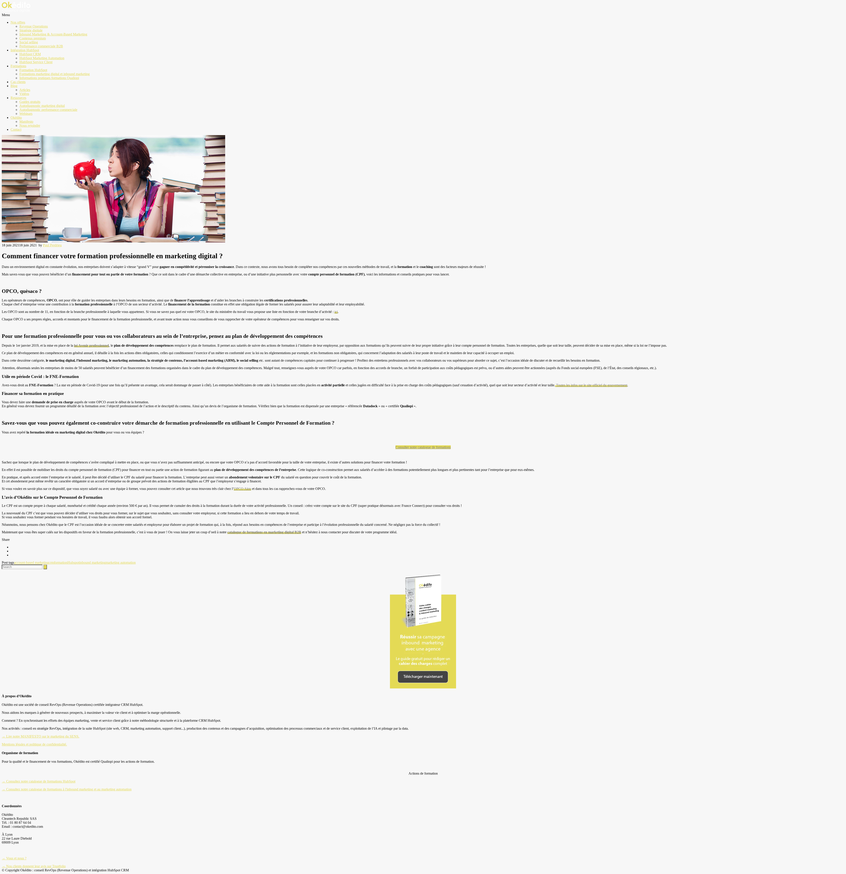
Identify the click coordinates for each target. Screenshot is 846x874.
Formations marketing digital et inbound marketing (54, 74)
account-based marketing (31, 562)
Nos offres (18, 22)
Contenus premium (32, 38)
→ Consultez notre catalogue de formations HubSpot (38, 781)
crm (51, 562)
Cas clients (18, 82)
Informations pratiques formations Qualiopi (49, 78)
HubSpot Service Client (35, 62)
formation (60, 562)
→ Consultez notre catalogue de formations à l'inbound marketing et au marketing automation (67, 789)
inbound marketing (92, 562)
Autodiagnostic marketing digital (42, 106)
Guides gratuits (29, 102)
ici (336, 312)
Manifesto (26, 121)
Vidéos (24, 94)
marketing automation (121, 562)
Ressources (18, 98)
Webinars (25, 113)
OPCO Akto (242, 489)
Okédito (16, 117)
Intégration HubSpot (25, 50)
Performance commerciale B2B (41, 46)
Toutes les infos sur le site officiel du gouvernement (591, 385)
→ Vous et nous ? (14, 858)
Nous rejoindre (29, 125)
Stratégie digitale (31, 30)
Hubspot (73, 562)
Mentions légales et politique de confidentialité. (34, 744)
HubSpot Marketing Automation (41, 58)
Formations (18, 66)
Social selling (28, 42)
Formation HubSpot (33, 70)
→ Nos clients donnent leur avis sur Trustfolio (34, 866)
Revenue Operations (33, 26)
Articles (24, 90)
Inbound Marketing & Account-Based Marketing (53, 34)
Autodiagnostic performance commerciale (48, 110)
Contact (16, 129)
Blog (14, 86)
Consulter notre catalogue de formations (423, 447)
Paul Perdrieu (52, 245)
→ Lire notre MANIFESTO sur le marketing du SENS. (40, 736)
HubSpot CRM (30, 54)
